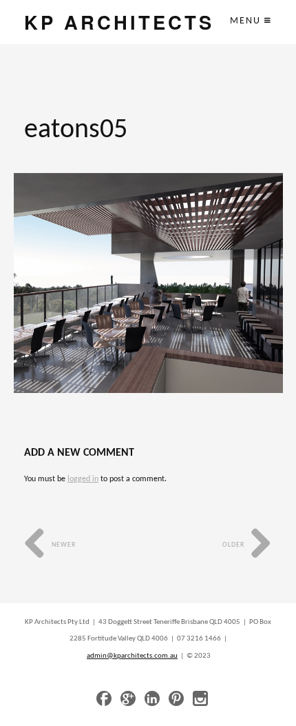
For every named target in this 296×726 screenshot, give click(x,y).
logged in (82, 479)
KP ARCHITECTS (119, 21)
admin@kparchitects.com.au (132, 656)
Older (234, 545)
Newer (63, 545)
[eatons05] (148, 282)
